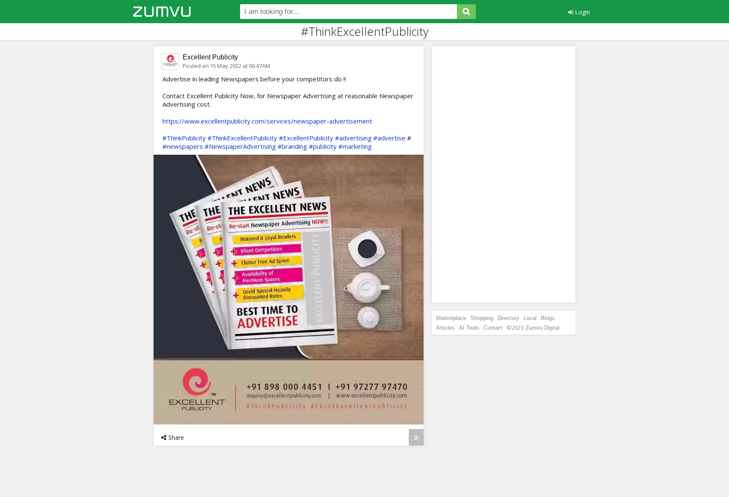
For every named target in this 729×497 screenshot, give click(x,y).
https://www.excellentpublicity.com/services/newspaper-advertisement (267, 121)
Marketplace (451, 318)
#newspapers (182, 146)
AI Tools (469, 327)
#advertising (353, 138)
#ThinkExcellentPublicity (242, 138)
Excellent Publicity (210, 57)
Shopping (481, 318)
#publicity (323, 146)
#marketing (355, 146)
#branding (292, 146)
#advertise (389, 138)
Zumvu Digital (542, 327)
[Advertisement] (503, 174)
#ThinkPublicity (184, 138)
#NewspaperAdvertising (240, 146)
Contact (492, 327)
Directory (508, 318)
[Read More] (416, 437)
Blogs (548, 318)
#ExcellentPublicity (306, 138)
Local (530, 318)
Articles (445, 327)
